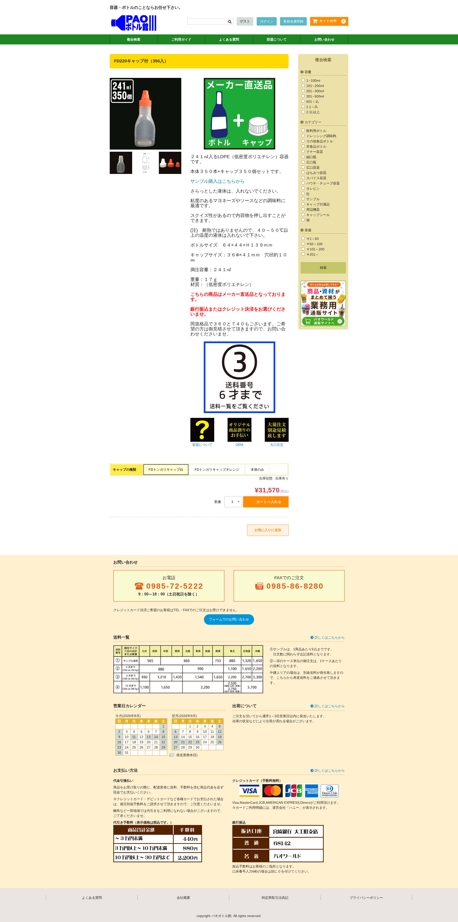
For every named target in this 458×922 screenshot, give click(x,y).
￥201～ (312, 254)
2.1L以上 (312, 112)
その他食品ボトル (319, 141)
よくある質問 (229, 39)
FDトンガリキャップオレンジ (217, 469)
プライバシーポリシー (366, 898)
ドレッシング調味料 (320, 136)
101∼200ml (314, 86)
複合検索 (133, 39)
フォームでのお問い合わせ (229, 619)
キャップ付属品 (317, 204)
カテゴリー (313, 122)
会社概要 (183, 898)
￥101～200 (314, 249)
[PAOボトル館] (133, 26)
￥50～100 (314, 244)
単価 (308, 230)
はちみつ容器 (315, 173)
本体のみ (257, 469)
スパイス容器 (315, 178)
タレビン (312, 188)
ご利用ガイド (181, 39)
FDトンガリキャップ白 (166, 469)
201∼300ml (314, 91)
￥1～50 (312, 239)
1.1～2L (311, 107)
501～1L (312, 101)
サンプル (312, 199)
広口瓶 (310, 162)
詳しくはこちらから (330, 637)
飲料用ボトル (315, 131)
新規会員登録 (293, 21)
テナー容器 (314, 152)
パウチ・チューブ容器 (322, 183)
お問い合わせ (324, 39)
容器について (277, 39)
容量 (308, 72)
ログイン (266, 21)
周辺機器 (312, 209)
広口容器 (312, 167)
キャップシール (317, 215)
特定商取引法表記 (275, 898)
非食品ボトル (315, 146)
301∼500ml (314, 96)
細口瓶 (310, 157)
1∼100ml (312, 80)
